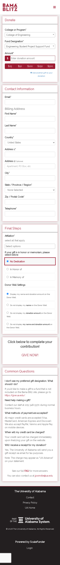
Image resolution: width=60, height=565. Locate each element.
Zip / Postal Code (14, 196)
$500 (50, 66)
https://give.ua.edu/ (15, 395)
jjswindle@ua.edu (44, 475)
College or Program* (15, 30)
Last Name (10, 125)
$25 (10, 66)
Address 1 (10, 149)
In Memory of (16, 277)
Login (30, 548)
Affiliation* (10, 236)
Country (9, 137)
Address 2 (10, 161)
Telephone (11, 208)
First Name (11, 113)
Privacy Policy (30, 502)
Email (8, 97)
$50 (20, 66)
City (7, 173)
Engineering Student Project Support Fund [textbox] (28, 46)
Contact (30, 497)
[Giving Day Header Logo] (10, 7)
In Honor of (15, 269)
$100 (30, 66)
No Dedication (17, 261)
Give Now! (30, 355)
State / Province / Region (18, 185)
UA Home (30, 507)
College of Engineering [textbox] (18, 35)
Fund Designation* (14, 41)
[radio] (30, 261)
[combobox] (30, 34)
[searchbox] (30, 246)
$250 (40, 66)
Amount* (9, 53)
